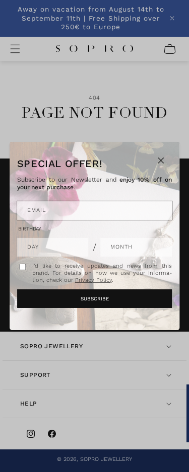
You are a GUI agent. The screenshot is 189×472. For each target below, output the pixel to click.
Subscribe (95, 298)
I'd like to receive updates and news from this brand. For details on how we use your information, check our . (102, 273)
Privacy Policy (93, 279)
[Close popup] (161, 160)
